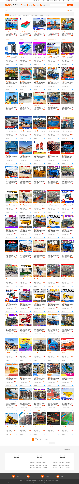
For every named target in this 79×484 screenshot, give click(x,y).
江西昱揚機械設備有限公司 (37, 134)
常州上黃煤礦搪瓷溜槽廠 (34, 467)
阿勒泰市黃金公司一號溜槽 (34, 465)
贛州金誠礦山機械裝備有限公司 (9, 134)
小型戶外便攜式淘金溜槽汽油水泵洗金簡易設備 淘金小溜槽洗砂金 (11, 206)
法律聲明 (38, 480)
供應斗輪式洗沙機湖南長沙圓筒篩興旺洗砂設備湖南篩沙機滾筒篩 (53, 404)
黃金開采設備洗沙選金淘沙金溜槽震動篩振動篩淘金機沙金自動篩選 (11, 83)
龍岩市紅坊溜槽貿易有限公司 (47, 467)
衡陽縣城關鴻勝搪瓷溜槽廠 (40, 465)
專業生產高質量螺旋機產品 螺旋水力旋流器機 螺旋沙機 (67, 34)
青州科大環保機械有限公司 (65, 134)
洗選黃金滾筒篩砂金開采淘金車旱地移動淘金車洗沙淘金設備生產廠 (53, 83)
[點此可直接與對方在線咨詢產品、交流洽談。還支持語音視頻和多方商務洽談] (16, 64)
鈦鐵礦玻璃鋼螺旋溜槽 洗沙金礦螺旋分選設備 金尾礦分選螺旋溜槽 (25, 206)
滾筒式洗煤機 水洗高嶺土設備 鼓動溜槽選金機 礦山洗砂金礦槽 (53, 354)
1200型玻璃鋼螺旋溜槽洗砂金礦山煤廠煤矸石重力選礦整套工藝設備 (39, 58)
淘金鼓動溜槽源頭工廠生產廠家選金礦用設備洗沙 (11, 157)
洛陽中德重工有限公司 (65, 356)
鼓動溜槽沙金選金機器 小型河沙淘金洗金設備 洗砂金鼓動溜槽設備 (67, 157)
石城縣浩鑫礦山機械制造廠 (37, 109)
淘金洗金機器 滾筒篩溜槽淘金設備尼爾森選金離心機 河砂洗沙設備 (67, 132)
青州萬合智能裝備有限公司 (9, 208)
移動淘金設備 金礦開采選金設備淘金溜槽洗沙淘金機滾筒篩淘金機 (11, 182)
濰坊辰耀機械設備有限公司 (51, 208)
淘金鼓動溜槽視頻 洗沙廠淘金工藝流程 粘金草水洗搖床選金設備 (25, 354)
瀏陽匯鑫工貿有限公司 (51, 405)
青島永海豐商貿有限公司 (63, 464)
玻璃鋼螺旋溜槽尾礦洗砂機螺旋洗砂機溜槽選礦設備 (25, 428)
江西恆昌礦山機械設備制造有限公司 (51, 356)
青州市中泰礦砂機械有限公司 (51, 60)
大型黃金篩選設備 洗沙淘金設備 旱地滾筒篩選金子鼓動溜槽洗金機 (53, 182)
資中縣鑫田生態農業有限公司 (69, 462)
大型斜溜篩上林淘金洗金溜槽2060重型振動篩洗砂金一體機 (39, 428)
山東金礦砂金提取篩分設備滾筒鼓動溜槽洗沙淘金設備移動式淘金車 (67, 182)
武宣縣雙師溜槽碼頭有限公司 (47, 465)
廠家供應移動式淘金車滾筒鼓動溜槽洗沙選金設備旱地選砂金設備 (25, 132)
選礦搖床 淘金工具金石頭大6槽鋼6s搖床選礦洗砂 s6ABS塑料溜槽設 (25, 108)
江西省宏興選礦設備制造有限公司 (51, 109)
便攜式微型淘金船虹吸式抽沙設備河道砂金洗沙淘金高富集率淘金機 (11, 404)
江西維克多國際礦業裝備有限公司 (23, 60)
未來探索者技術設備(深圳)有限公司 (9, 60)
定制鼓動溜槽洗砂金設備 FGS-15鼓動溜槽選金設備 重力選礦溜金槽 (39, 108)
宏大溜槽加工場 (45, 462)
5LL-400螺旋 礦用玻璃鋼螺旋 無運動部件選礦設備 (53, 34)
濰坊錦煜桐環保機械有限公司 (65, 183)
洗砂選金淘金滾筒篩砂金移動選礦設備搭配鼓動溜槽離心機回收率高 (39, 83)
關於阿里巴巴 (50, 480)
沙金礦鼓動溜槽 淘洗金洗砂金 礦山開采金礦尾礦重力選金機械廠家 (53, 108)
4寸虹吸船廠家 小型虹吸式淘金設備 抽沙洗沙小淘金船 (67, 379)
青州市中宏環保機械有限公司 (37, 35)
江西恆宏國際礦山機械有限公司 (23, 109)
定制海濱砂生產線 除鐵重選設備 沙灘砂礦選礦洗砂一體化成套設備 (39, 379)
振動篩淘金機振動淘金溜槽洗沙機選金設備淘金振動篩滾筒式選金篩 (53, 428)
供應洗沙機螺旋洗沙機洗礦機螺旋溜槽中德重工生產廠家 (67, 354)
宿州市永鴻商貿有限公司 (57, 467)
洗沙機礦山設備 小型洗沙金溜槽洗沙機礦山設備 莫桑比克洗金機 (39, 404)
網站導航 (57, 480)
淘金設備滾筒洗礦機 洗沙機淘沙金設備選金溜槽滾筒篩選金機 (11, 354)
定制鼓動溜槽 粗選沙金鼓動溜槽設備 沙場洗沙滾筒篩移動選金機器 (39, 330)
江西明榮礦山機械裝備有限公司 (51, 134)
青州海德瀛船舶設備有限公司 (9, 430)
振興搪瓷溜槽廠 (38, 462)
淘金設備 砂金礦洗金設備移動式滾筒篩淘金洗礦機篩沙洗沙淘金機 (25, 330)
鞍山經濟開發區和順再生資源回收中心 (65, 465)
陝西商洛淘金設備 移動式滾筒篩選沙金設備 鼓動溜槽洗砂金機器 (67, 231)
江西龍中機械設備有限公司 (37, 60)
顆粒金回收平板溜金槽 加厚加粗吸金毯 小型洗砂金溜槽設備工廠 (67, 428)
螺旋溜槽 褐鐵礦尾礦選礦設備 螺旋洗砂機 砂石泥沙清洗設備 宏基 (25, 404)
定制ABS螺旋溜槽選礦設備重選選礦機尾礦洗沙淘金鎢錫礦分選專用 (11, 58)
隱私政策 (45, 480)
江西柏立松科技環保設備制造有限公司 (37, 430)
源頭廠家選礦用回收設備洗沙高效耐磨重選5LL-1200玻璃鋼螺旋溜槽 (39, 157)
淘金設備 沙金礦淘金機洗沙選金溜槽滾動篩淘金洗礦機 (67, 206)
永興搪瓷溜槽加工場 (39, 464)
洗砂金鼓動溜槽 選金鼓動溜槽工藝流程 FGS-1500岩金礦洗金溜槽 (25, 58)
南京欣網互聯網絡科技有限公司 (58, 464)
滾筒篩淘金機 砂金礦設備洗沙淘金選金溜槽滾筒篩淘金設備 (11, 108)
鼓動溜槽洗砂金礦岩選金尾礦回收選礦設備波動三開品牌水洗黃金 (67, 108)
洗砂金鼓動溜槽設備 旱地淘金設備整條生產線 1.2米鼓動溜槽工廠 (53, 132)
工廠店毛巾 (55, 465)
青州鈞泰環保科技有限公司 (23, 134)
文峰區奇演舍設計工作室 (63, 467)
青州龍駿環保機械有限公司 (51, 331)
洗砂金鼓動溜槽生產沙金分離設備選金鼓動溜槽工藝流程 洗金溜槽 (39, 132)
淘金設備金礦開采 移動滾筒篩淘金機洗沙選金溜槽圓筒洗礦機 (25, 231)
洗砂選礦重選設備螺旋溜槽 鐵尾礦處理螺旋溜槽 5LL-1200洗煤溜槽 (25, 182)
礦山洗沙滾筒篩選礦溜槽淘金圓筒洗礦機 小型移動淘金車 (39, 354)
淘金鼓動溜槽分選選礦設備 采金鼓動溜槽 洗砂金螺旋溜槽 (39, 182)
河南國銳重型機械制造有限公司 (51, 430)
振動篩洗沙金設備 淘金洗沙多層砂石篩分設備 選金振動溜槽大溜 (53, 379)
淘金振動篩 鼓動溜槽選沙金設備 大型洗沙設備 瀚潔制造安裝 (25, 157)
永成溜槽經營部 (32, 462)
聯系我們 (53, 480)
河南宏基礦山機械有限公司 (23, 405)
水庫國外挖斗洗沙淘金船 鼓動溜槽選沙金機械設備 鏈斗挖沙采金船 (39, 206)
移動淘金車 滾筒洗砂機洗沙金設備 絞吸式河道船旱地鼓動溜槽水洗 (11, 428)
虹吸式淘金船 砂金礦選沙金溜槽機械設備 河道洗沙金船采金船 (39, 231)
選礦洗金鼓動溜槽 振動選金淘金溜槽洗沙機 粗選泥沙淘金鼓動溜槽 (67, 404)
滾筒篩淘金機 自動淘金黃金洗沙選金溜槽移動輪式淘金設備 (53, 58)
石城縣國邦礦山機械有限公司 (9, 405)
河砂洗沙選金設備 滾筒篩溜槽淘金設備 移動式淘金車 (25, 379)
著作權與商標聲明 (33, 480)
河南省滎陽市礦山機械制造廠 (23, 35)
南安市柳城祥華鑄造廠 (68, 464)
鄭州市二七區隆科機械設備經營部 (9, 35)
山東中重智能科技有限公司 (51, 35)
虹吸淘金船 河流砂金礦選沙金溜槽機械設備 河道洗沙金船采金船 (11, 231)
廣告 (16, 34)
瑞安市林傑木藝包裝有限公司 (69, 465)
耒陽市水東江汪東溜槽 (33, 464)
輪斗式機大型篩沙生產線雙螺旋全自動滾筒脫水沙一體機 (11, 34)
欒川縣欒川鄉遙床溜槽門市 (40, 467)
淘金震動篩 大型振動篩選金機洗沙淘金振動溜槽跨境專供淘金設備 (67, 83)
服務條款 (42, 480)
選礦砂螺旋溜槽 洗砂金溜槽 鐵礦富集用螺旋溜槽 (53, 157)
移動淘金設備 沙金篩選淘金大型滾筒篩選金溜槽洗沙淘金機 (53, 231)
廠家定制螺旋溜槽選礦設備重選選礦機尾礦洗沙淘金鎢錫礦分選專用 (67, 58)
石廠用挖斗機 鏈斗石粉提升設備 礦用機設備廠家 (39, 34)
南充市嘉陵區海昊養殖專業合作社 (58, 462)
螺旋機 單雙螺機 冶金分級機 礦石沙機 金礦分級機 (25, 34)
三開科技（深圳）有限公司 (65, 109)
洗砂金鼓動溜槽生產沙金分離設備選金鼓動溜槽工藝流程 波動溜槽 (25, 83)
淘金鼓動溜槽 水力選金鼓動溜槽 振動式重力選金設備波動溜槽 (11, 379)
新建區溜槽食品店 (45, 464)
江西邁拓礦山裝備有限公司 (65, 60)
